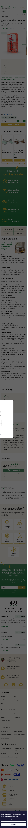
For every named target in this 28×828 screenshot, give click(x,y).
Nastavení (13, 820)
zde (18, 816)
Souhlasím (13, 824)
